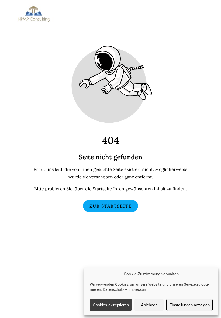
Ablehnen (149, 305)
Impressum (137, 289)
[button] (207, 14)
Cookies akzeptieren (111, 305)
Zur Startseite (110, 206)
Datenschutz (113, 289)
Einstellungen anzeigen (189, 305)
